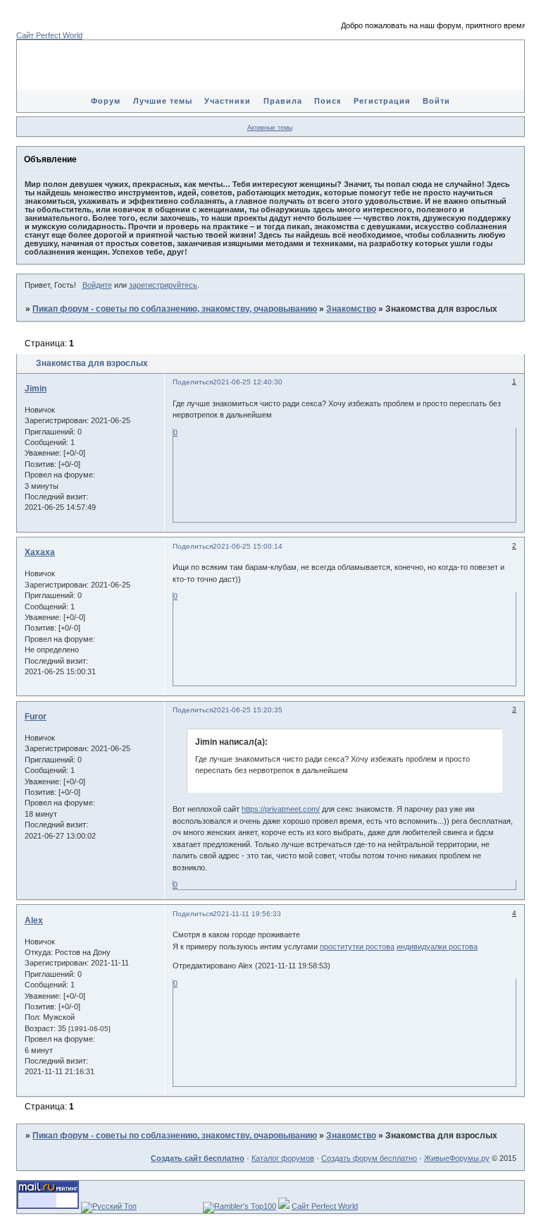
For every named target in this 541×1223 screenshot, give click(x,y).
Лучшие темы (162, 101)
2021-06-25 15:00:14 (247, 546)
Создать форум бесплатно (369, 1158)
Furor (35, 717)
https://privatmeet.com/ (281, 809)
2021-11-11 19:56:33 (247, 914)
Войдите (97, 285)
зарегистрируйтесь (163, 285)
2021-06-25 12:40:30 (247, 382)
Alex (34, 920)
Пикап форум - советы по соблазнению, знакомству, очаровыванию (174, 309)
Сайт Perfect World (49, 35)
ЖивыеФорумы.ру (457, 1158)
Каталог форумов (282, 1158)
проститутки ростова (357, 946)
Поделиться (193, 382)
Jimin (35, 389)
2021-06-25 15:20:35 (247, 710)
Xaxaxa (40, 552)
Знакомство (351, 309)
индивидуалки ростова (437, 946)
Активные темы (269, 127)
